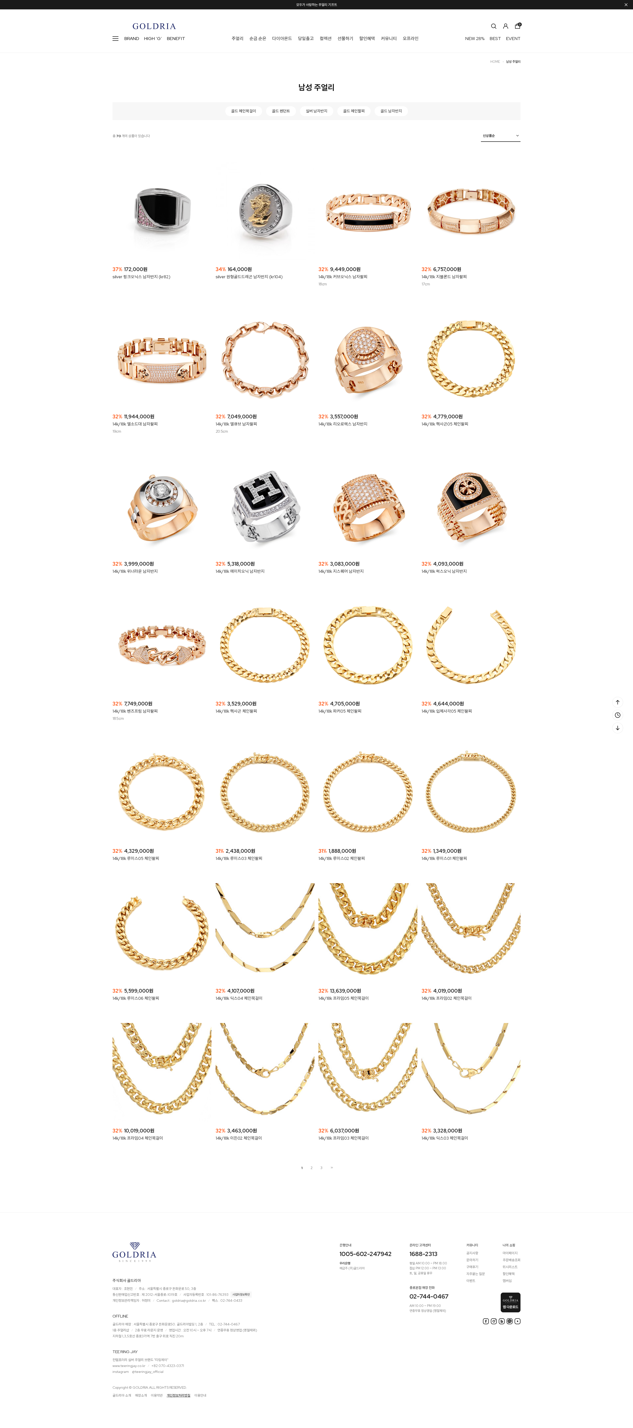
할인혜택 (367, 38)
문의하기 (472, 1260)
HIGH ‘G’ (153, 38)
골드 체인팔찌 (354, 111)
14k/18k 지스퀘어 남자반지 (341, 571)
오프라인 (411, 38)
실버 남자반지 (316, 111)
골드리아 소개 (122, 1395)
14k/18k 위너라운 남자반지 (135, 571)
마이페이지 (510, 1253)
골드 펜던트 (281, 111)
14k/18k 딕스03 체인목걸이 (445, 1138)
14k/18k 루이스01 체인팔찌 (444, 858)
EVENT (513, 38)
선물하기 (345, 38)
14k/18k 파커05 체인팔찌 (340, 711)
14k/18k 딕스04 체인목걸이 (239, 998)
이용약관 (157, 1395)
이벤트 (470, 1281)
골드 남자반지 (391, 111)
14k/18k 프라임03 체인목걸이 (343, 1138)
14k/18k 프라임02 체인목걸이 (447, 998)
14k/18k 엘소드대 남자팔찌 (135, 424)
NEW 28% (475, 38)
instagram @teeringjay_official (138, 1371)
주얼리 (238, 38)
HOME (495, 62)
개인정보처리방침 (178, 1395)
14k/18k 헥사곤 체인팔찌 (236, 711)
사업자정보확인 (241, 1295)
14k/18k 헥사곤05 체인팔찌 (445, 424)
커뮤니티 (389, 38)
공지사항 (472, 1253)
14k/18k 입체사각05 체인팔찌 (447, 711)
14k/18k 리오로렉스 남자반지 (342, 424)
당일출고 (306, 38)
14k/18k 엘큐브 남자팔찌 (236, 424)
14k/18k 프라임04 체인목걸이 (138, 1138)
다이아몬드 (282, 38)
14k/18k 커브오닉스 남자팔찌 (342, 276)
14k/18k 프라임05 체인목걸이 (343, 998)
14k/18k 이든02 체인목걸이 (239, 1138)
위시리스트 (510, 1267)
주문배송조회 (511, 1260)
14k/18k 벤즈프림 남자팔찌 (135, 711)
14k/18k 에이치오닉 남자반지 (240, 571)
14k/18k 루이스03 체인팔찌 (239, 858)
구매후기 (472, 1267)
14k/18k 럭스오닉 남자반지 (444, 571)
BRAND (131, 38)
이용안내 (200, 1395)
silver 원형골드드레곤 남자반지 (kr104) (249, 276)
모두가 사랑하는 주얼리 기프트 (316, 4)
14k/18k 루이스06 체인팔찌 (136, 998)
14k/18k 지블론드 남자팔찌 (444, 276)
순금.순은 (257, 38)
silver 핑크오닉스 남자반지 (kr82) (141, 276)
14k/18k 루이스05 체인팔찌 (136, 858)
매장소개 (141, 1395)
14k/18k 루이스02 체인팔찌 (341, 858)
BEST (495, 38)
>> (331, 1168)
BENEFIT (176, 38)
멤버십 (507, 1281)
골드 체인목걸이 (243, 111)
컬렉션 (326, 38)
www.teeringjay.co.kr (129, 1366)
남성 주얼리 (513, 62)
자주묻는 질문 (475, 1274)
